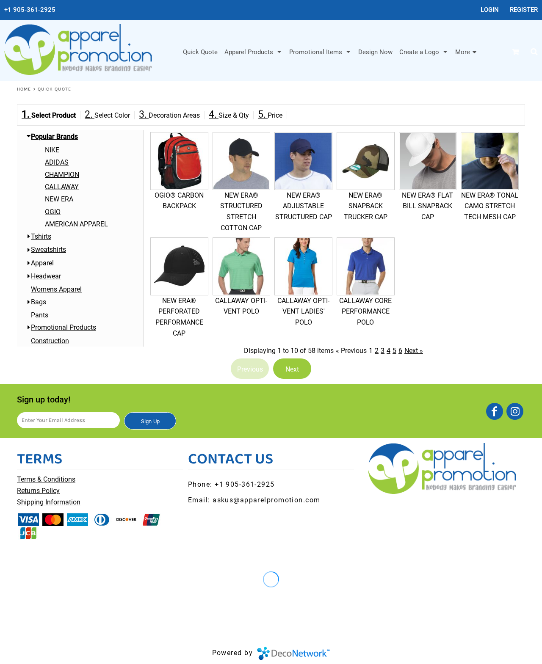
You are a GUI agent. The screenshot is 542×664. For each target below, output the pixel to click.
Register (524, 10)
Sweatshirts (48, 249)
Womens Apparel (56, 289)
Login (490, 10)
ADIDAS (57, 162)
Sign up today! (43, 399)
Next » (413, 351)
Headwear (46, 276)
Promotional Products (63, 327)
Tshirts (41, 236)
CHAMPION (62, 175)
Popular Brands (54, 136)
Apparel (42, 263)
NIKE (52, 150)
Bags (38, 302)
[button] (253, 51)
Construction (50, 341)
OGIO (53, 212)
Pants (39, 315)
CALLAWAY (62, 187)
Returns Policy (38, 491)
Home (24, 89)
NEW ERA (59, 199)
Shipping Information (48, 502)
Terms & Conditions (46, 479)
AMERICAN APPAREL (76, 224)
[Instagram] (514, 411)
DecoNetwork (293, 653)
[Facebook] (494, 411)
